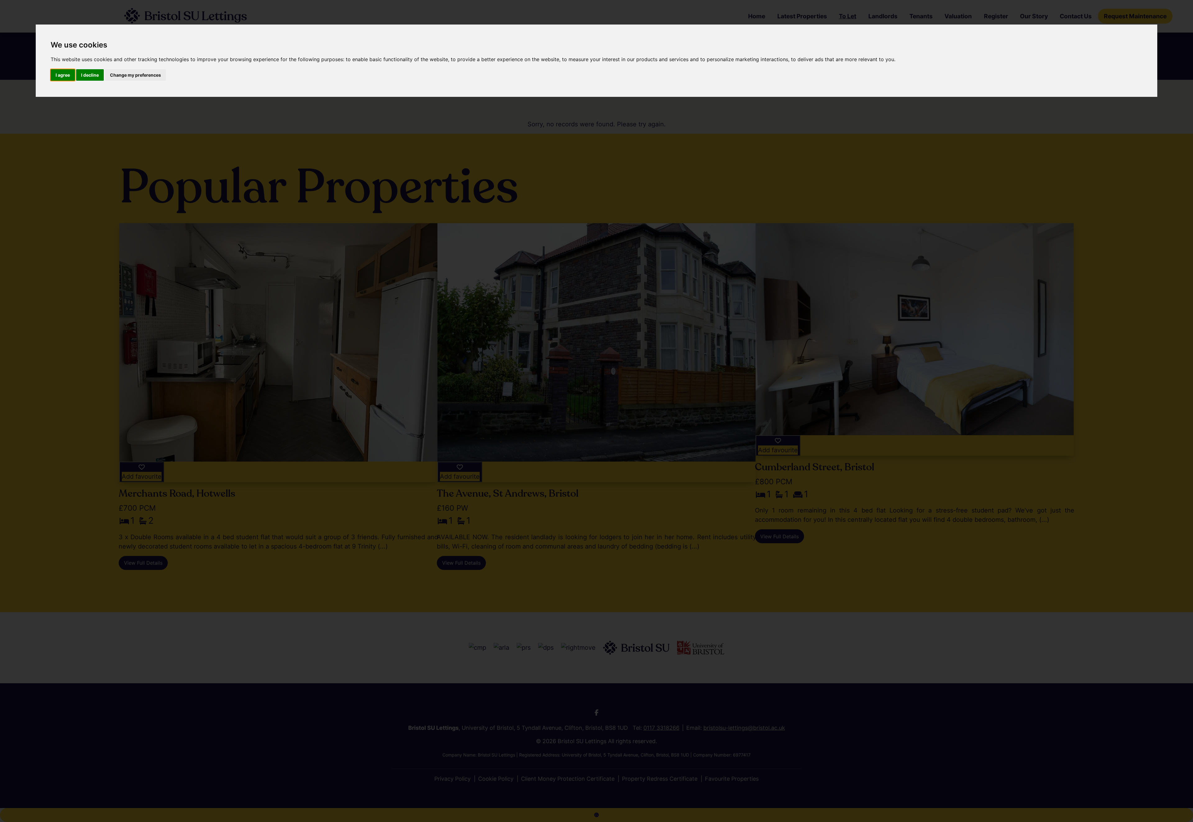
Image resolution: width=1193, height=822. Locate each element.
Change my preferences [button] (135, 75)
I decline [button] (90, 75)
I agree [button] (63, 75)
